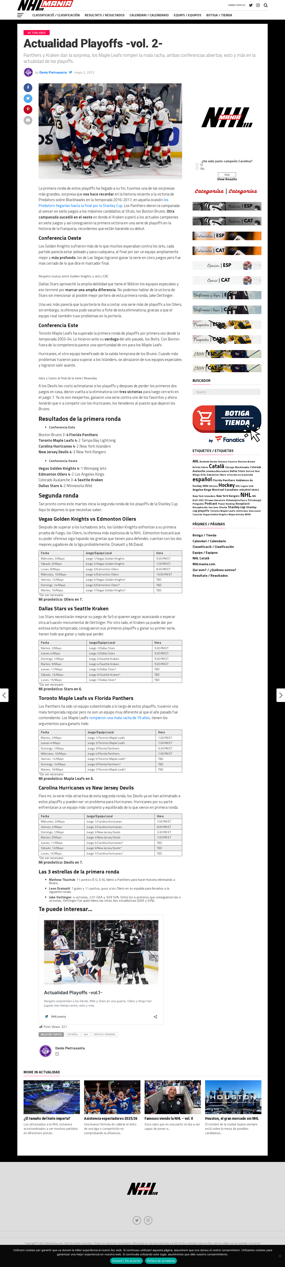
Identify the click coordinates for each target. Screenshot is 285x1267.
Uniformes (242, 511)
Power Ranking (226, 503)
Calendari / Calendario (149, 15)
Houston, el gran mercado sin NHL (232, 1118)
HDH (205, 486)
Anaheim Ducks (208, 461)
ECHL (203, 474)
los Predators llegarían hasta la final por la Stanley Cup (103, 202)
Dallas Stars (237, 471)
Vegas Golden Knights (215, 514)
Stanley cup (236, 506)
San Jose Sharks (217, 507)
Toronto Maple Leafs (222, 511)
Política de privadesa (161, 1260)
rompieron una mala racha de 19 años (119, 718)
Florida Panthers (224, 480)
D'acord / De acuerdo (126, 1260)
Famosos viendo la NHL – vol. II (169, 1118)
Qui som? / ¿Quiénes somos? (214, 569)
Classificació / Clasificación (56, 15)
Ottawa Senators (214, 500)
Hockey (226, 485)
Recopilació (243, 504)
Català (216, 466)
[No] (280, 1256)
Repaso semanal (105, 1034)
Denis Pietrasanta (53, 72)
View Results (227, 179)
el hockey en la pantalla (240, 474)
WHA (248, 514)
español (72, 1034)
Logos (244, 486)
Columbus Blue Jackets (217, 471)
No (202, 168)
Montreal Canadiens (225, 490)
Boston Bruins (246, 461)
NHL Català (201, 558)
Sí (201, 164)
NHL (86, 1034)
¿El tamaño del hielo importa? (47, 1118)
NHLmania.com (204, 563)
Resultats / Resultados (105, 15)
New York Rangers (228, 496)
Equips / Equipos (187, 15)
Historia (213, 486)
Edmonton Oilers (216, 475)
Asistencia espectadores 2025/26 (110, 1118)
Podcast (211, 503)
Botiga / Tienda (219, 15)
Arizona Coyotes (227, 461)
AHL (196, 461)
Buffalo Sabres (200, 467)
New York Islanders (204, 496)
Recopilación (200, 507)
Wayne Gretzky (236, 514)
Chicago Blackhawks (237, 467)
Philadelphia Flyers (236, 500)
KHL (238, 486)
